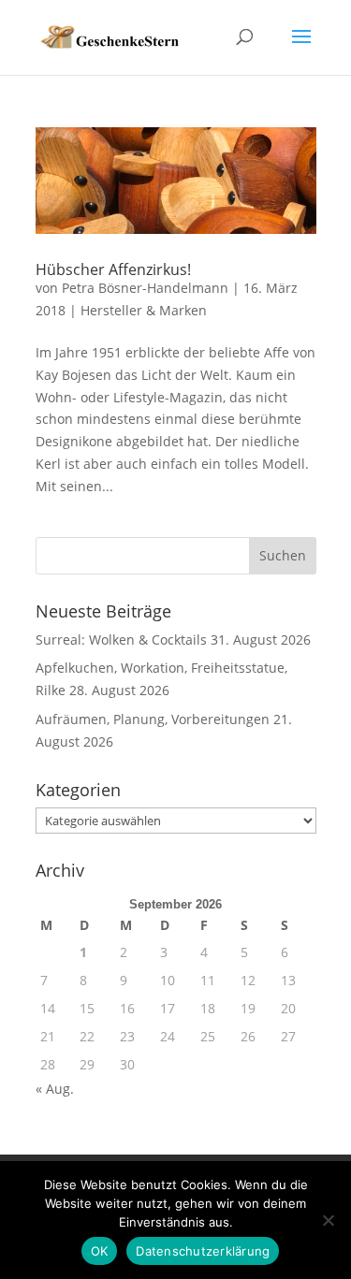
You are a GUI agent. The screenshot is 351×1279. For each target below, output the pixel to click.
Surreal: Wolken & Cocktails (121, 639)
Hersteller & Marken (143, 310)
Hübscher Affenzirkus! (113, 269)
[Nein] (327, 1220)
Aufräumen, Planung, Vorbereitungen (153, 719)
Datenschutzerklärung (203, 1250)
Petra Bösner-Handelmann (145, 288)
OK (100, 1250)
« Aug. (55, 1088)
